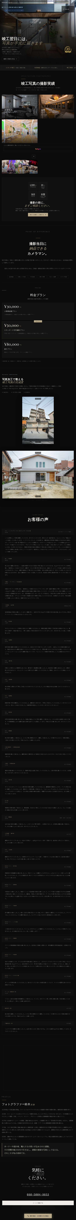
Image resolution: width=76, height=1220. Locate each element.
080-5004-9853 (38, 1194)
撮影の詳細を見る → (10, 59)
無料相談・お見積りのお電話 (39, 1216)
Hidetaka (7, 2)
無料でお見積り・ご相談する (37, 214)
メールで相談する (38, 1203)
